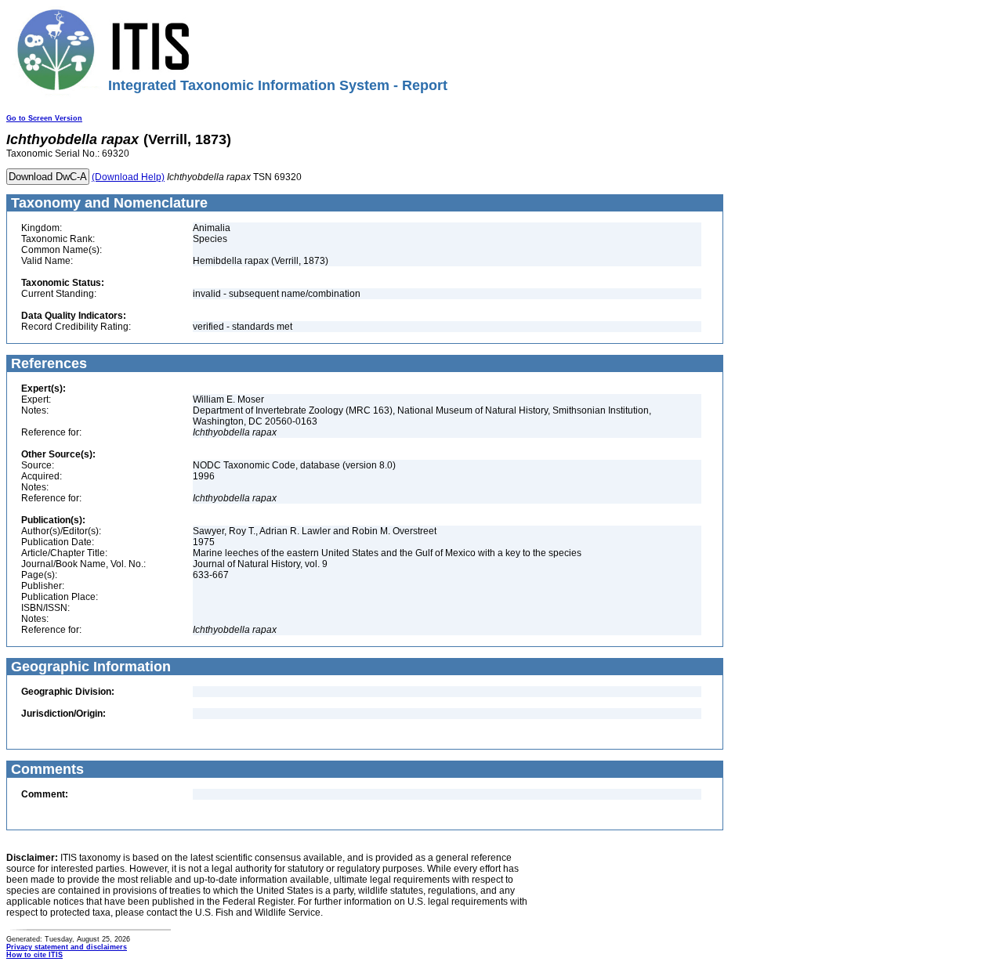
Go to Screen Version (44, 118)
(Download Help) (128, 177)
